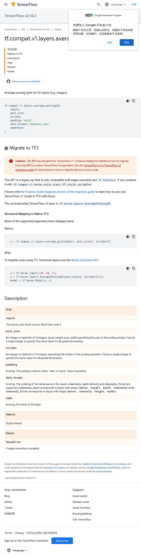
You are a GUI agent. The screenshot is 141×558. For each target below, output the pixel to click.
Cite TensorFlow (82, 519)
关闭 (109, 42)
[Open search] (99, 4)
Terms (8, 533)
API (23, 29)
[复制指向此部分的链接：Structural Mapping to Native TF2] (52, 214)
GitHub (8, 501)
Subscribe (62, 540)
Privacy (19, 533)
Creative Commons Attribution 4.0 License (104, 464)
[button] (70, 148)
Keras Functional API (84, 260)
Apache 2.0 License (54, 467)
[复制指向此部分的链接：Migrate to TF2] (42, 148)
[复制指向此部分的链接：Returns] (19, 414)
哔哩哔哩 (9, 513)
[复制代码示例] (134, 101)
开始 (126, 42)
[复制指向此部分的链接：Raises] (17, 433)
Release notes (81, 501)
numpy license (104, 471)
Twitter (8, 507)
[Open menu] (6, 4)
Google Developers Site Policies (103, 467)
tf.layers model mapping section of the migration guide (60, 192)
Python (58, 29)
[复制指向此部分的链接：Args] (15, 309)
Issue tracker (80, 496)
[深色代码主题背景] (128, 101)
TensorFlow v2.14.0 (20, 16)
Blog (7, 496)
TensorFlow (10, 29)
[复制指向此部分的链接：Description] (31, 299)
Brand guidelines (82, 513)
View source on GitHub (26, 81)
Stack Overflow (81, 507)
